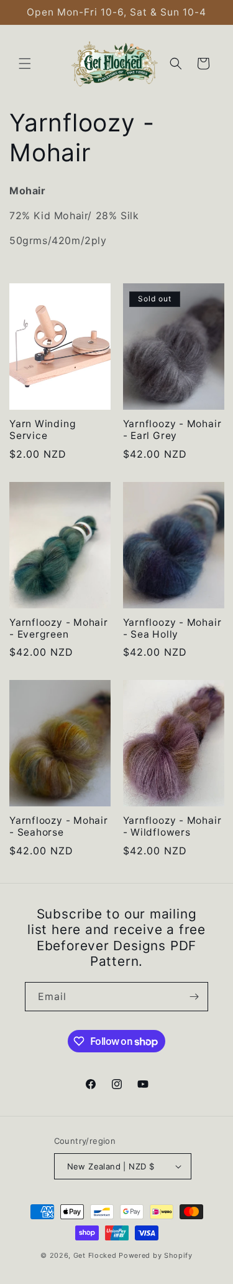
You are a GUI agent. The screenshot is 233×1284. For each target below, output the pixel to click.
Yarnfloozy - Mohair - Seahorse (58, 826)
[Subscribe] (194, 996)
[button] (25, 63)
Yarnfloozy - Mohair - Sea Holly (172, 628)
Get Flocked (95, 1255)
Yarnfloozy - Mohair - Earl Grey (172, 429)
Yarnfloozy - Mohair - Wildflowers (172, 826)
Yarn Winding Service (42, 429)
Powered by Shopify (156, 1255)
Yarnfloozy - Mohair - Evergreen (58, 628)
